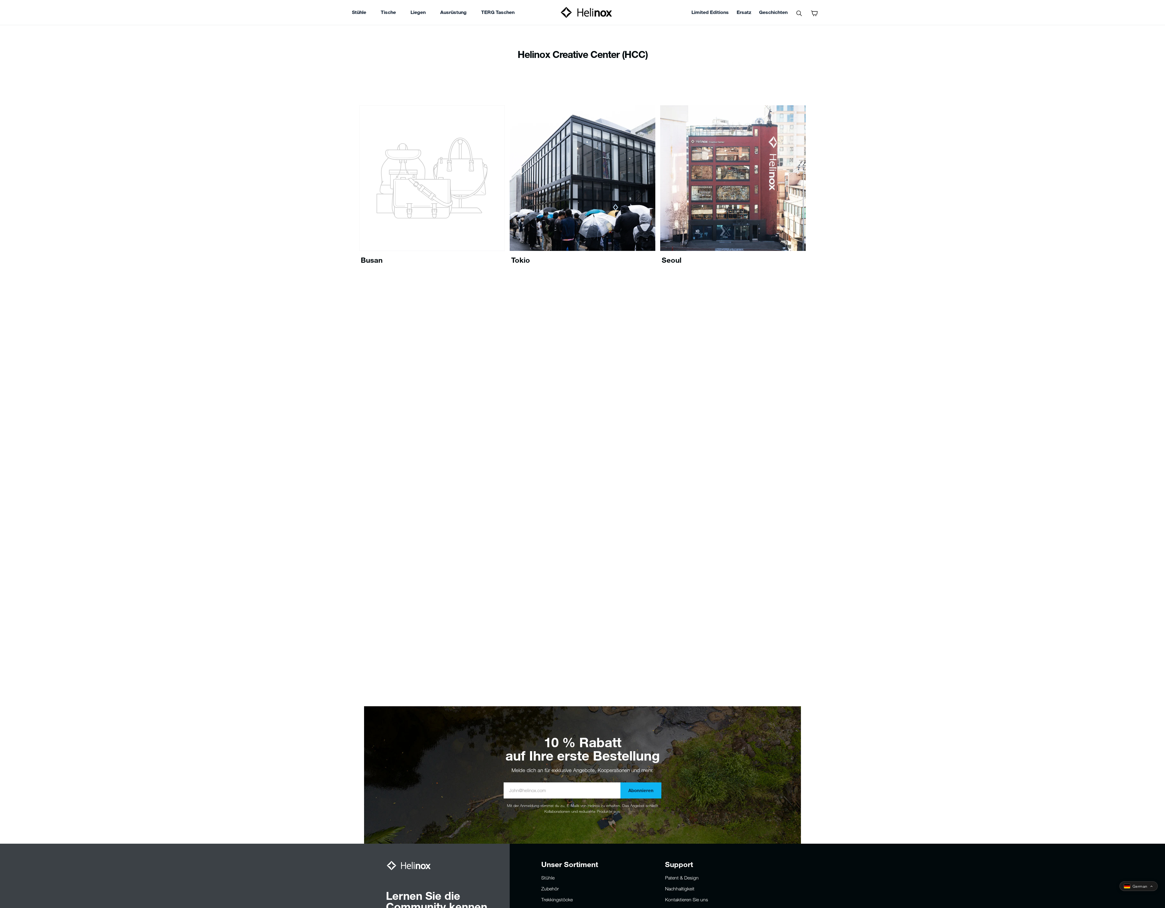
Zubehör (550, 888)
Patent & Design (682, 877)
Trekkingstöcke (557, 899)
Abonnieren (640, 790)
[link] (498, 13)
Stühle (548, 877)
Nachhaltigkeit (679, 888)
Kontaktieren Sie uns (686, 899)
